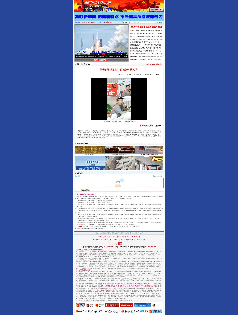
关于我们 (97, 233)
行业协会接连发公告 (90, 164)
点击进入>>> (109, 22)
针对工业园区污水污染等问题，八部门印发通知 (147, 36)
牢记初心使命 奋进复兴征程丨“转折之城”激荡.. (87, 57)
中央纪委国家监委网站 (142, 74)
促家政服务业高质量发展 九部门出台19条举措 (146, 48)
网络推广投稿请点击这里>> (154, 64)
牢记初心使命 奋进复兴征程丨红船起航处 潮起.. (114, 57)
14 (123, 54)
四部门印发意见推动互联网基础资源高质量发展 (147, 56)
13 (121, 54)
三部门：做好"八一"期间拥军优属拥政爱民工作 (146, 45)
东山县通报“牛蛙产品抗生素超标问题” (120, 164)
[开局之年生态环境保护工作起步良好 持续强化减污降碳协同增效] (119, 18)
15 (126, 54)
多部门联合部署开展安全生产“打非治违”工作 (146, 59)
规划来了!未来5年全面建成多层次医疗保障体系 (146, 30)
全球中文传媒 (89, 5)
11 (116, 54)
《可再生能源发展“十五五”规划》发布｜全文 (146, 42)
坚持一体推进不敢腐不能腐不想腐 (146, 27)
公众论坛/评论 (85, 64)
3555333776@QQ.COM (88, 22)
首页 (78, 64)
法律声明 (109, 233)
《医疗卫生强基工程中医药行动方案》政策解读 (147, 39)
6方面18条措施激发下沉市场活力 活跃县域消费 (146, 33)
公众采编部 (103, 233)
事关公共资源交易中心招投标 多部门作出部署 (146, 51)
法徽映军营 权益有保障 (149, 164)
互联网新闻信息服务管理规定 (104, 200)
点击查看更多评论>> (158, 176)
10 (113, 54)
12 (118, 54)
